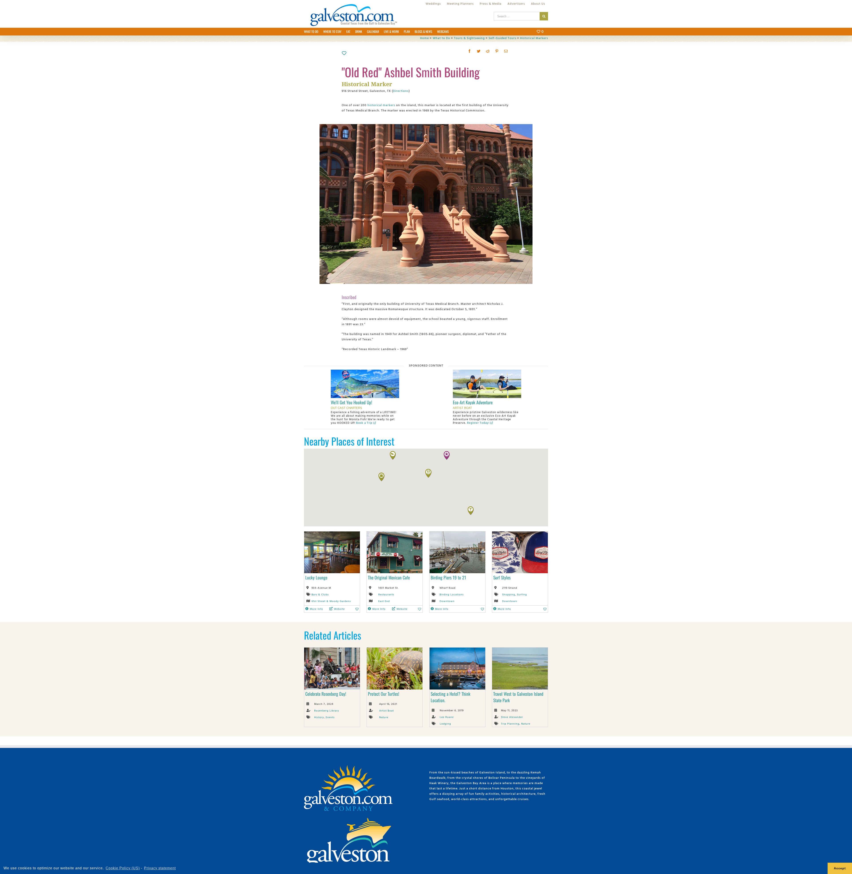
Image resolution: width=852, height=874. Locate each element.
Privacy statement (160, 868)
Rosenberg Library (326, 710)
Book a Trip (364, 422)
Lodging (445, 723)
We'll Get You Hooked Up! (351, 402)
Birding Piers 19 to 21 (448, 577)
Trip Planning (510, 723)
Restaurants (386, 594)
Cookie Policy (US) (123, 868)
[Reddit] (488, 51)
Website (339, 609)
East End (384, 601)
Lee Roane (447, 717)
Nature (383, 717)
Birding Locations (452, 594)
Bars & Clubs (320, 594)
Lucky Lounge (316, 577)
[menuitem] (433, 3)
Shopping (508, 594)
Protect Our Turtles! (383, 693)
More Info (316, 609)
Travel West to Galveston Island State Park (518, 697)
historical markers (381, 105)
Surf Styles (502, 577)
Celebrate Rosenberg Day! (325, 693)
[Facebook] (469, 51)
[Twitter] (479, 51)
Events (330, 717)
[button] (446, 455)
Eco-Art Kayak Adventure (473, 402)
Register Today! (478, 422)
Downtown (447, 601)
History (319, 717)
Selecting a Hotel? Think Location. (450, 697)
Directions (401, 90)
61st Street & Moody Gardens (331, 601)
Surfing (522, 594)
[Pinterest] (497, 51)
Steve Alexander (512, 717)
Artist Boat (386, 710)
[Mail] (506, 51)
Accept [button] (840, 868)
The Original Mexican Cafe (389, 577)
